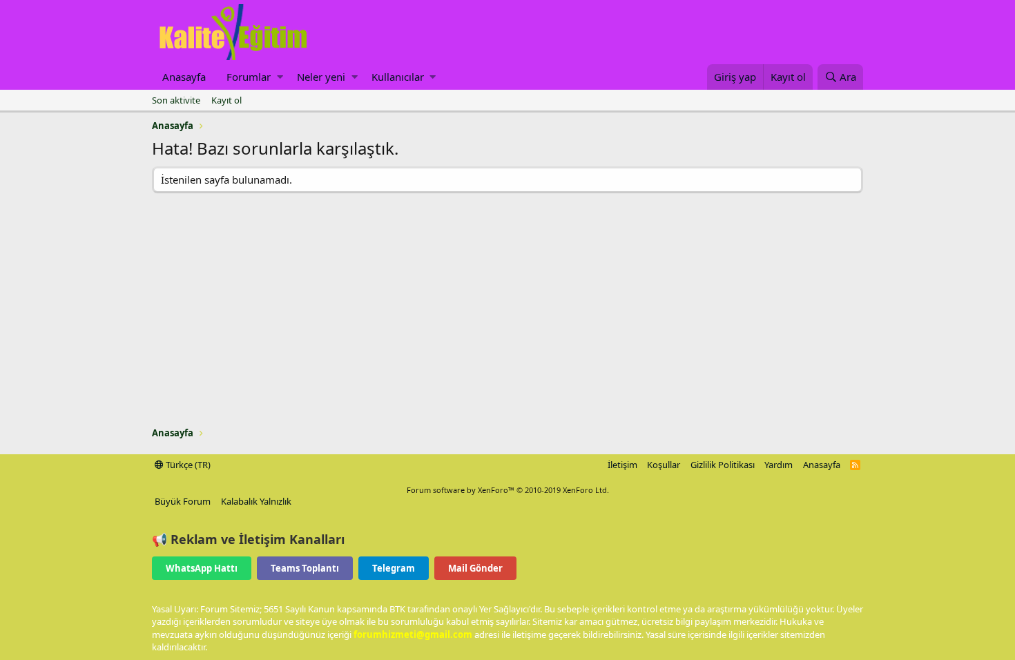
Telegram (393, 568)
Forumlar (248, 77)
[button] (280, 77)
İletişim (622, 464)
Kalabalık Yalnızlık (256, 501)
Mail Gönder (475, 568)
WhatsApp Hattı (202, 568)
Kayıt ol (226, 100)
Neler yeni (321, 77)
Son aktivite (176, 100)
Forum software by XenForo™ (508, 490)
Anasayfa (184, 77)
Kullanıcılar (397, 77)
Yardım (778, 464)
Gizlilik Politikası (722, 464)
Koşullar (663, 464)
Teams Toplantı (305, 568)
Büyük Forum (183, 501)
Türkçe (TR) (187, 464)
